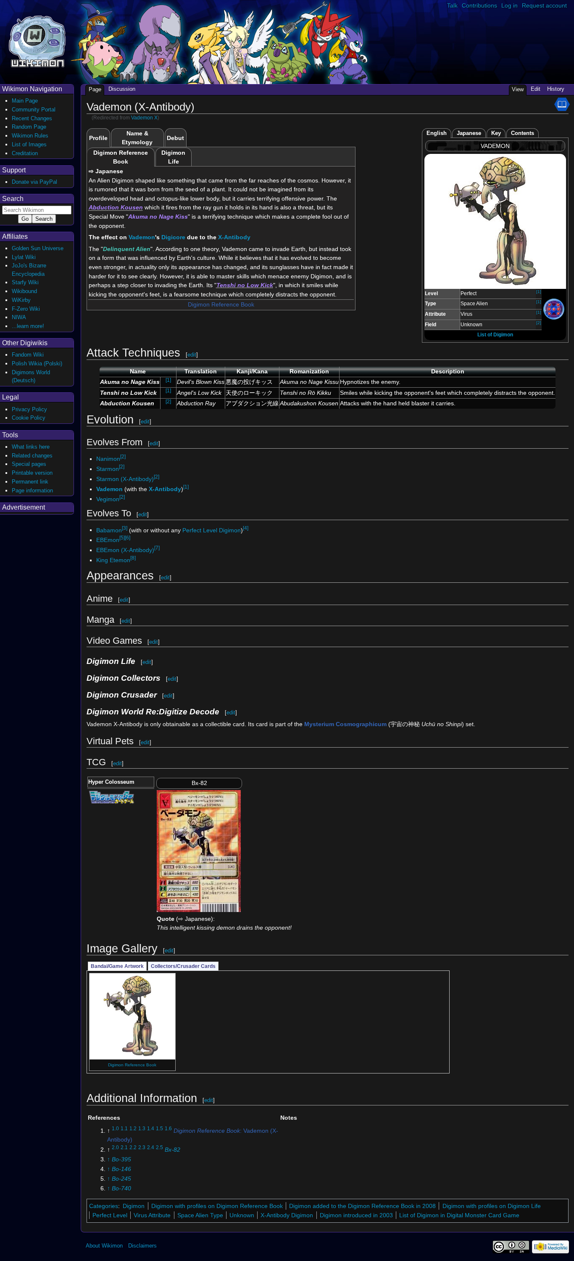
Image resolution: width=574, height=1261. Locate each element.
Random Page (29, 127)
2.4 (150, 1147)
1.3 (141, 1128)
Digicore (173, 237)
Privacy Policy (29, 409)
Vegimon (107, 498)
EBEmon (107, 540)
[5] (122, 538)
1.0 (115, 1128)
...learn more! (28, 326)
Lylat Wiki (24, 257)
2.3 (141, 1147)
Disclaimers (142, 1245)
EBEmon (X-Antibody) (125, 550)
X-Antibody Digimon (287, 1215)
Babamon (109, 529)
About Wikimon (104, 1245)
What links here (31, 447)
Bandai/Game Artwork (117, 966)
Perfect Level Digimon (211, 529)
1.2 (133, 1128)
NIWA (19, 317)
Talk (452, 5)
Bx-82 (172, 1149)
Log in (509, 5)
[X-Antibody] (553, 309)
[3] (124, 528)
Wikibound (24, 291)
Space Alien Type (200, 1215)
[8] (133, 558)
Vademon (142, 237)
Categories (103, 1206)
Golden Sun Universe (37, 248)
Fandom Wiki (28, 355)
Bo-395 (121, 1159)
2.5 (159, 1147)
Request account (544, 5)
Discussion (121, 89)
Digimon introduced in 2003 (356, 1215)
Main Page (25, 101)
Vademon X (144, 118)
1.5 (159, 1128)
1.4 (150, 1128)
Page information (32, 490)
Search (13, 198)
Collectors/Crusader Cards (183, 966)
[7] (157, 548)
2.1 (124, 1147)
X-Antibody (234, 237)
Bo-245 (121, 1178)
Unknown (241, 1215)
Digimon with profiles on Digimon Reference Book (217, 1206)
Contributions (479, 5)
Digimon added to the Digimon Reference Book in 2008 (362, 1206)
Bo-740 (121, 1188)
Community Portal (33, 109)
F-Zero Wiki (26, 309)
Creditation (25, 153)
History (555, 89)
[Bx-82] (199, 850)
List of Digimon (495, 335)
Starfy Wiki (25, 282)
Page (95, 89)
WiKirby (21, 300)
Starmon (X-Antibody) (125, 479)
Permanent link (30, 481)
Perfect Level (109, 1215)
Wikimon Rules (30, 135)
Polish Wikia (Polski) (37, 363)
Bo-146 (121, 1169)
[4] (245, 528)
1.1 (124, 1128)
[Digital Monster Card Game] (111, 796)
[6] (127, 538)
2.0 (115, 1147)
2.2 (133, 1147)
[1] (538, 291)
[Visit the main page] (37, 40)
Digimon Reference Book (221, 304)
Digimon (134, 1206)
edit (191, 355)
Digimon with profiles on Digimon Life (491, 1206)
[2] (538, 322)
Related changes (32, 455)
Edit (535, 89)
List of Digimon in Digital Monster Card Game (459, 1215)
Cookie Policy (28, 418)
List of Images (29, 144)
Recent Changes (32, 118)
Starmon (107, 468)
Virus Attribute (152, 1215)
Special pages (29, 464)
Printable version (32, 473)
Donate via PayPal (34, 182)
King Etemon (113, 560)
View (518, 89)
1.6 (168, 1128)
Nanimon (108, 458)
